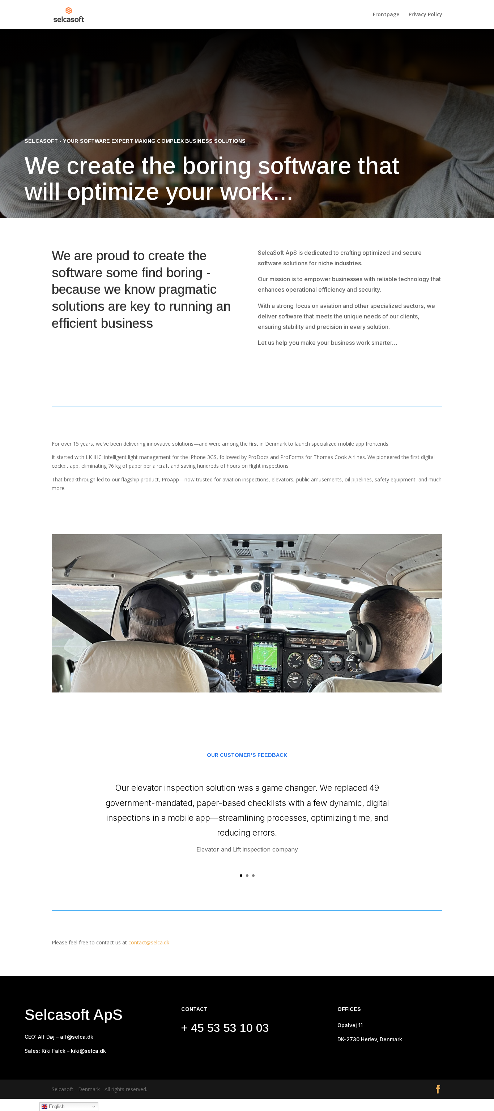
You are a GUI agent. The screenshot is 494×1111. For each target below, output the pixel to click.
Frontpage (386, 15)
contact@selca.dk (148, 942)
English (55, 1106)
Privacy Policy (425, 15)
